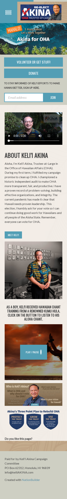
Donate (33, 73)
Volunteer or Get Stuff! (33, 62)
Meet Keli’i (13, 235)
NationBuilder (31, 479)
